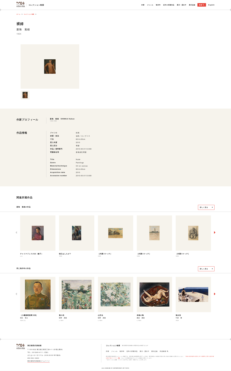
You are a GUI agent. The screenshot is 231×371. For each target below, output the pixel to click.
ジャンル (150, 5)
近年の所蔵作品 (168, 5)
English (211, 5)
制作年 (158, 5)
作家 (142, 5)
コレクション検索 (29, 14)
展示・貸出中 (181, 5)
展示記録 (192, 5)
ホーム (18, 14)
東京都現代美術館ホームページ (38, 361)
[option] (50, 66)
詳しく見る (204, 207)
